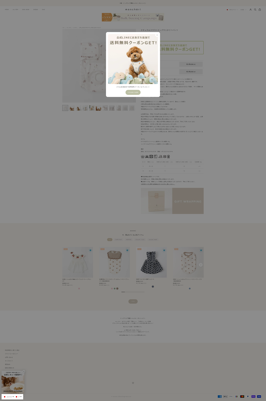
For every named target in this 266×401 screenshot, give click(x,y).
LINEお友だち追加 (133, 92)
